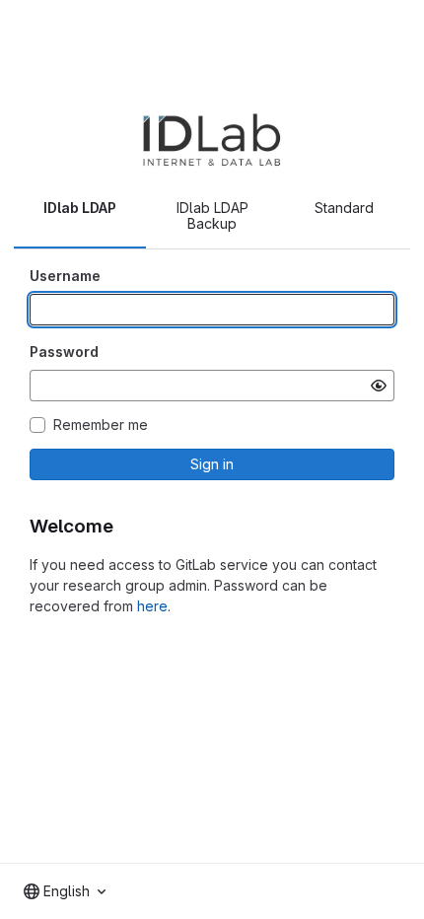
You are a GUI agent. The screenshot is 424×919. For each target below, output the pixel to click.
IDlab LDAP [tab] (79, 207)
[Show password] (378, 385)
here (152, 606)
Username (65, 275)
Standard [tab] (344, 207)
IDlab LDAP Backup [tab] (212, 215)
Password (64, 351)
